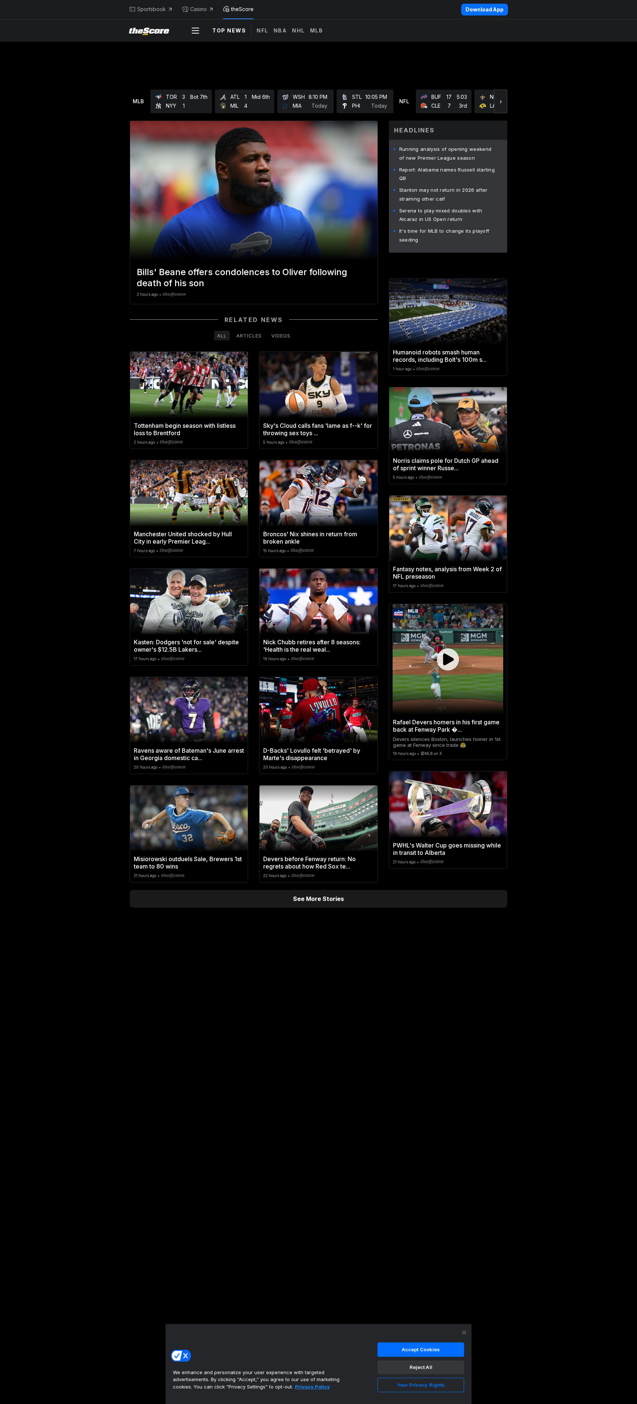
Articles (249, 336)
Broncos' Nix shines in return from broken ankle (310, 537)
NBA (280, 30)
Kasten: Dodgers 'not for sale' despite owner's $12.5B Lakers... (186, 645)
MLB (316, 30)
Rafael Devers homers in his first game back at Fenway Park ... (446, 725)
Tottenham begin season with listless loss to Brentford (185, 429)
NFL (262, 30)
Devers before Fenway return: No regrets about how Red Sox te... (309, 862)
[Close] (464, 1332)
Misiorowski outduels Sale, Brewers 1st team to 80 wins (188, 862)
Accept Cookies (421, 1349)
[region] (318, 1364)
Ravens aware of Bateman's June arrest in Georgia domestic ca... (189, 754)
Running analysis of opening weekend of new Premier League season (445, 153)
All (222, 336)
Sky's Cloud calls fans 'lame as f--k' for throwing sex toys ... (317, 429)
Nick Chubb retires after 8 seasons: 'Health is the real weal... (312, 645)
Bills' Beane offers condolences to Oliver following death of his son (242, 277)
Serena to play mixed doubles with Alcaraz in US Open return (441, 215)
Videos (280, 336)
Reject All (421, 1367)
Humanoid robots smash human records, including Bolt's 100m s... (440, 356)
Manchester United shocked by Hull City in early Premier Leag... (183, 537)
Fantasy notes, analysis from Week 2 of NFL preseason (447, 572)
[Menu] (195, 31)
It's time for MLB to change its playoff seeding (444, 235)
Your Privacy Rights (421, 1385)
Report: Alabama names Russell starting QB (447, 174)
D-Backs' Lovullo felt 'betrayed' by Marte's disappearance (311, 754)
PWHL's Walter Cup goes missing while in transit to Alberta (447, 849)
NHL (298, 30)
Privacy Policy (312, 1387)
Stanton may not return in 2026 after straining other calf (443, 194)
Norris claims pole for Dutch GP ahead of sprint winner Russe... (445, 464)
